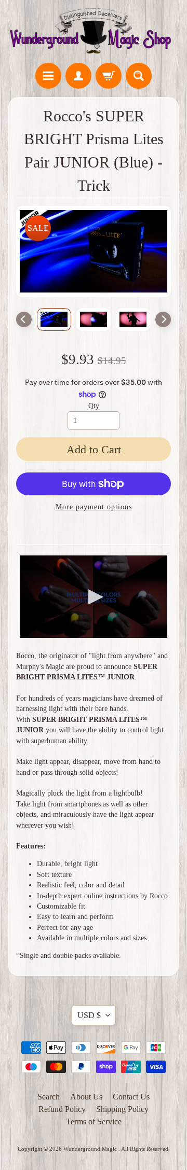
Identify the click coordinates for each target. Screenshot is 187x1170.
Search (48, 1096)
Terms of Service (94, 1121)
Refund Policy (62, 1109)
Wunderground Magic (90, 1149)
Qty (93, 406)
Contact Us (131, 1096)
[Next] (163, 319)
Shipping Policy (122, 1109)
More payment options (94, 507)
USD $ (89, 1015)
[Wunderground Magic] (93, 33)
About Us (86, 1096)
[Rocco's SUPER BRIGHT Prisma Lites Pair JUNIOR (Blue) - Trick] (54, 319)
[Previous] (24, 319)
